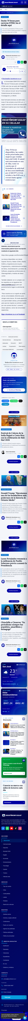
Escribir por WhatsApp (15, 390)
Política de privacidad (13, 1015)
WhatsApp (14, 400)
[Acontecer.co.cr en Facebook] (3, 828)
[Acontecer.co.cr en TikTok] (15, 828)
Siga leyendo (14, 412)
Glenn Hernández (10, 451)
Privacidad (4, 1010)
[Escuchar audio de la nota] (4, 69)
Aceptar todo (16, 1018)
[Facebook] (18, 62)
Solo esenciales (6, 1018)
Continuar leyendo (13, 461)
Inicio (3, 12)
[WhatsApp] (22, 62)
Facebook (6, 400)
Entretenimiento (6, 429)
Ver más (5, 711)
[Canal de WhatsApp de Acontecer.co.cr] (7, 828)
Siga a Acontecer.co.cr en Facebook (13, 314)
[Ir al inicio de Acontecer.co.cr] (11, 815)
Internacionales (6, 489)
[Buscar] (22, 2)
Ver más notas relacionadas (13, 226)
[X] (25, 62)
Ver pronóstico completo (9, 684)
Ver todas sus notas (13, 369)
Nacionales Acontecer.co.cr (11, 79)
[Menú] (25, 2)
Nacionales (10, 12)
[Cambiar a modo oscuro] (15, 62)
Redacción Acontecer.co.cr (13, 55)
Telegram (6, 404)
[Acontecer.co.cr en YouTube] (11, 828)
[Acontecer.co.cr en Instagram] (20, 828)
